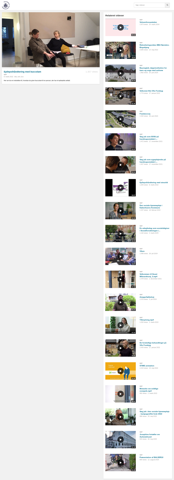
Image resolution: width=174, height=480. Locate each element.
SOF (5, 74)
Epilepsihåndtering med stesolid (154, 182)
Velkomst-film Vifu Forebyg (151, 91)
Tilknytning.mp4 (147, 320)
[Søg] (167, 5)
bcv (22, 77)
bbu (15, 77)
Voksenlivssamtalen (148, 22)
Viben (142, 251)
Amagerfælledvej (147, 297)
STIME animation (147, 366)
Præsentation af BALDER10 (151, 457)
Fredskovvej (145, 114)
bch (19, 77)
